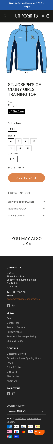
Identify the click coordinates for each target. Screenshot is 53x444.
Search (10, 318)
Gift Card (12, 371)
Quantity (13, 153)
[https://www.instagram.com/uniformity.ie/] (13, 305)
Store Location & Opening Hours (24, 358)
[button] (25, 72)
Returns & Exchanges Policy (21, 336)
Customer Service (16, 353)
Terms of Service (16, 327)
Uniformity (22, 418)
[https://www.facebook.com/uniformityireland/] (8, 305)
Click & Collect (15, 367)
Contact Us (13, 322)
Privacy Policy (14, 331)
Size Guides (13, 376)
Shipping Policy (15, 340)
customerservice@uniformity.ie (23, 299)
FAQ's (10, 362)
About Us (12, 380)
